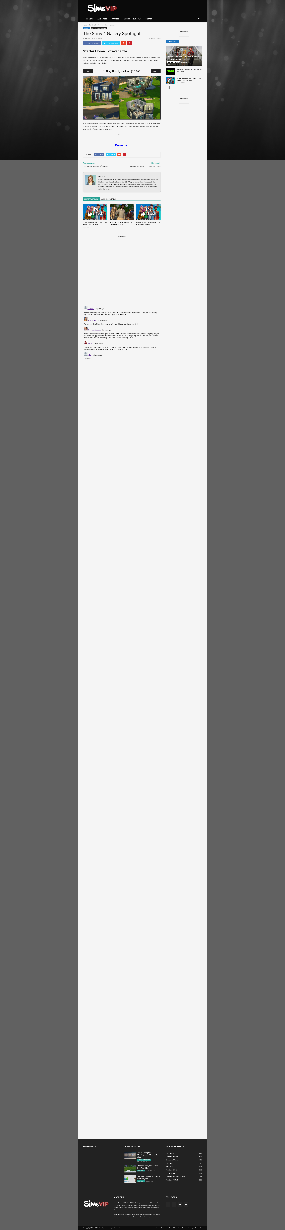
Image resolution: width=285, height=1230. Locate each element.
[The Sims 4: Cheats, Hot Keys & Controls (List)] (130, 1179)
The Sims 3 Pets (172, 1170)
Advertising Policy (174, 1228)
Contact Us (198, 1228)
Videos (127, 19)
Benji (183, 62)
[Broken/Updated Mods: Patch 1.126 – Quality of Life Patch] (148, 212)
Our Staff (137, 19)
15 (160, 38)
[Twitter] (180, 1204)
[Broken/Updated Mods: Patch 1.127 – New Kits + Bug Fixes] (95, 212)
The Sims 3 (170, 1163)
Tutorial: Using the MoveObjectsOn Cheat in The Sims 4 (147, 1155)
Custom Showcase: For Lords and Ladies (145, 166)
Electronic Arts (171, 1173)
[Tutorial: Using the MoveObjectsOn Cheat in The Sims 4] (130, 1155)
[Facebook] (168, 1204)
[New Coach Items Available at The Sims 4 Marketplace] (122, 212)
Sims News (89, 19)
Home (85, 25)
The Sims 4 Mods (172, 1180)
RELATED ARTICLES (91, 199)
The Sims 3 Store (172, 1156)
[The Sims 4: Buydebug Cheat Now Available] (130, 1168)
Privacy (190, 1228)
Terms (184, 1228)
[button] (199, 19)
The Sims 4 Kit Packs (174, 62)
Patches (115, 19)
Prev (89, 71)
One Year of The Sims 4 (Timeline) (95, 166)
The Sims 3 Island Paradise (175, 1176)
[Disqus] (122, 275)
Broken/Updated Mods (90, 219)
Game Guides (101, 19)
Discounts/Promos (172, 1160)
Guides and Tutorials (144, 1159)
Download (121, 145)
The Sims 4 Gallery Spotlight (98, 28)
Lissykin (87, 38)
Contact (148, 19)
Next (154, 71)
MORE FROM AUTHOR (108, 199)
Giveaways (170, 1166)
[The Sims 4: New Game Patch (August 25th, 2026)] (170, 71)
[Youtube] (186, 1204)
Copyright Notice (161, 1228)
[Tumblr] (174, 1204)
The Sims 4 (86, 28)
